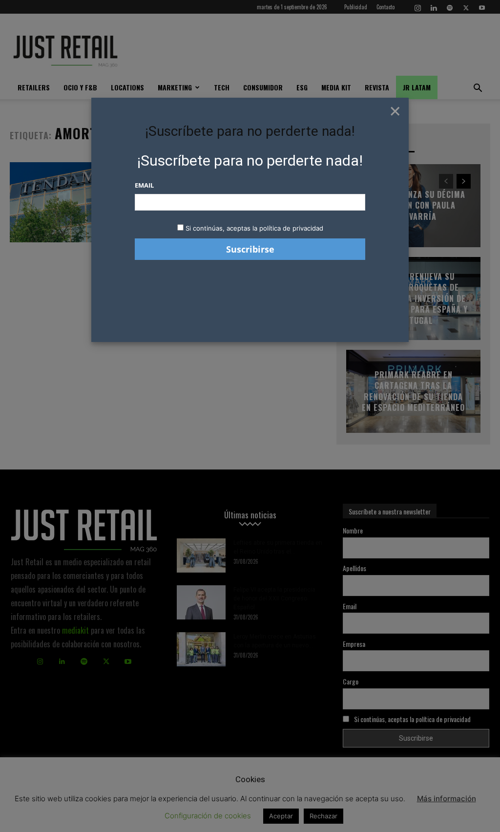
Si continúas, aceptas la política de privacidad (254, 228)
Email (144, 185)
